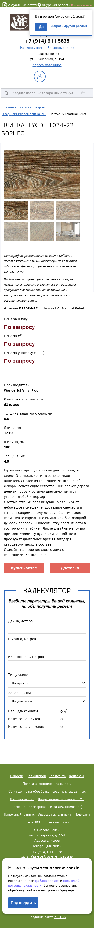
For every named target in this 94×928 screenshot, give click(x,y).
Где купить (57, 775)
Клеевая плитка (22, 799)
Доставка (70, 568)
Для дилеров (36, 775)
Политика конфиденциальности (47, 783)
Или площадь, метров (26, 656)
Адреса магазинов (47, 65)
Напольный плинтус (19, 814)
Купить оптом (24, 568)
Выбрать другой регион (68, 26)
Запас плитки (19, 692)
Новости (16, 775)
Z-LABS (60, 917)
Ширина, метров (22, 638)
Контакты (76, 775)
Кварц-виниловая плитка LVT (61, 799)
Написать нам (31, 47)
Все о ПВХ (32, 822)
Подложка (82, 814)
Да (41, 26)
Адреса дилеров (47, 840)
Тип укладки (18, 674)
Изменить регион (81, 5)
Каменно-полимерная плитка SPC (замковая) (47, 806)
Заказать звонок (61, 47)
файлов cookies (47, 880)
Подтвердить (23, 902)
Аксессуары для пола (54, 814)
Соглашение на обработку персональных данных (47, 791)
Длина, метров (20, 621)
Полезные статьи (56, 822)
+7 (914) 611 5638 (47, 857)
